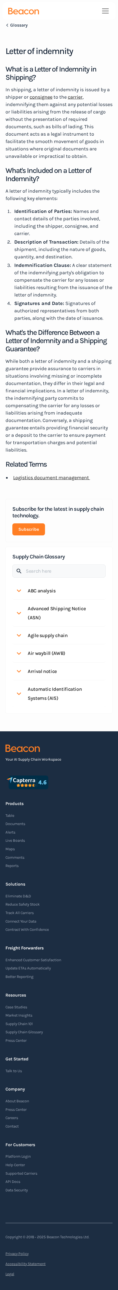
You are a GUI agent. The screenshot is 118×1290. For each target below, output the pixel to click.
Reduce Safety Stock (22, 904)
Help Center (15, 1165)
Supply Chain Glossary (24, 1032)
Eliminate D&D (18, 896)
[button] (104, 11)
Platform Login (18, 1156)
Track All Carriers (19, 913)
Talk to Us (13, 1071)
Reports (12, 865)
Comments (14, 857)
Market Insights (18, 1015)
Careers (11, 1117)
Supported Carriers (21, 1173)
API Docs (12, 1181)
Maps (10, 849)
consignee (41, 97)
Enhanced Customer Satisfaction (33, 960)
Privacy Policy (17, 1253)
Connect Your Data (20, 921)
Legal (9, 1274)
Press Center (16, 1040)
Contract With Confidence (27, 929)
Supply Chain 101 (19, 1023)
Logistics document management (51, 478)
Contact (12, 1126)
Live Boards (15, 840)
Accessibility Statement (25, 1264)
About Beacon (17, 1101)
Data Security (16, 1190)
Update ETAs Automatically (28, 968)
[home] (23, 11)
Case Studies (16, 1007)
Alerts (10, 832)
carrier (75, 97)
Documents (15, 823)
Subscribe (28, 529)
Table (9, 815)
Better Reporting (19, 976)
